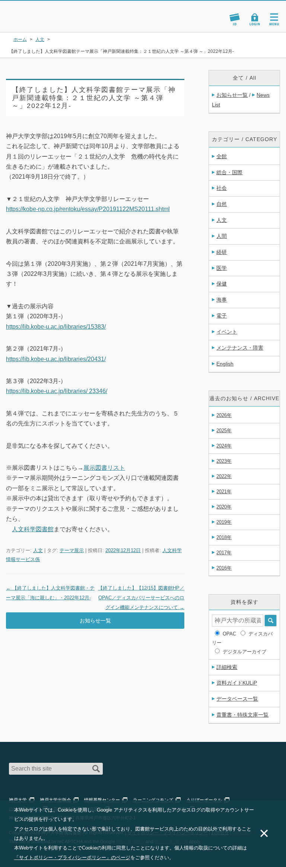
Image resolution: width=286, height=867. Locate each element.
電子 (221, 316)
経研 (221, 252)
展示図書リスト (104, 468)
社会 (221, 188)
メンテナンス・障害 (239, 348)
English (224, 364)
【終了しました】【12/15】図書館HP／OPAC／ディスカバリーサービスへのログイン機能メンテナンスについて (141, 597)
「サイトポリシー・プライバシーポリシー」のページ (72, 857)
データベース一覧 (237, 699)
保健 (221, 284)
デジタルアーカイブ (244, 651)
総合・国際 (229, 172)
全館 (221, 156)
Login (255, 19)
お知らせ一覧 (95, 621)
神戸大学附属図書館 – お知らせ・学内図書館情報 (49, 12)
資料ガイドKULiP (236, 683)
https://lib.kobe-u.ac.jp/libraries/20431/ (56, 359)
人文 (38, 550)
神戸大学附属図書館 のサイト (39, 22)
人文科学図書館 (33, 529)
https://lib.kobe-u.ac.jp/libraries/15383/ (56, 326)
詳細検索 (226, 667)
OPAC (229, 634)
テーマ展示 (72, 550)
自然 (221, 204)
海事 (221, 300)
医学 (221, 268)
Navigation (274, 19)
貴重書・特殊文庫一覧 (242, 715)
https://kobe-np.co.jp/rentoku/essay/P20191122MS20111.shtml (88, 209)
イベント (226, 332)
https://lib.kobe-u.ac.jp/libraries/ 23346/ (56, 391)
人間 (221, 236)
